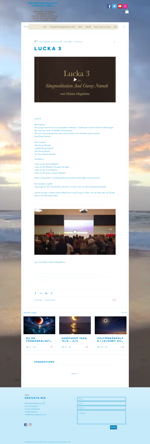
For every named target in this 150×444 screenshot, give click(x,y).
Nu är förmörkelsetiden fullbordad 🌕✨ (39, 339)
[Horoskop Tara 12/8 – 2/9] (75, 325)
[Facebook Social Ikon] (25, 422)
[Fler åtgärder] (114, 41)
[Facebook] (109, 6)
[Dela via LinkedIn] (46, 293)
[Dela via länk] (52, 293)
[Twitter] (114, 6)
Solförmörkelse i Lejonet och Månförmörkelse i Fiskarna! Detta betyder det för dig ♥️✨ (110, 339)
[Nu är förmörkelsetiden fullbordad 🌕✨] (39, 325)
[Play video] (75, 79)
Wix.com (67, 440)
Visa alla (124, 312)
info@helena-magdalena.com (35, 412)
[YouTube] (120, 6)
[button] (127, 11)
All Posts (26, 27)
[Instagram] (125, 6)
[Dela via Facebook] (35, 293)
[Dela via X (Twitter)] (41, 293)
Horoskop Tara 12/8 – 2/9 (74, 339)
